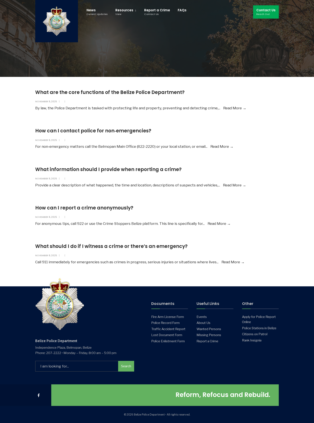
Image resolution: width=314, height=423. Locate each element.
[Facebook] (39, 395)
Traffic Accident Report (168, 329)
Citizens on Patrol (254, 334)
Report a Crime (157, 12)
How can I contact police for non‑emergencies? (93, 130)
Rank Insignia (251, 340)
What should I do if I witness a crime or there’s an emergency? (111, 246)
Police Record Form (165, 323)
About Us (203, 323)
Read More (234, 108)
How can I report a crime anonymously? (84, 208)
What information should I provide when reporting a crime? (108, 169)
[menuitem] (125, 12)
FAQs (182, 10)
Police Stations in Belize (259, 328)
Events (202, 317)
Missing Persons (209, 335)
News (97, 12)
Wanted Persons (209, 329)
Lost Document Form (166, 335)
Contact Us (266, 12)
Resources (124, 12)
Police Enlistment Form (168, 341)
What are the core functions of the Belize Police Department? (110, 92)
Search (126, 366)
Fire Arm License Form (167, 317)
